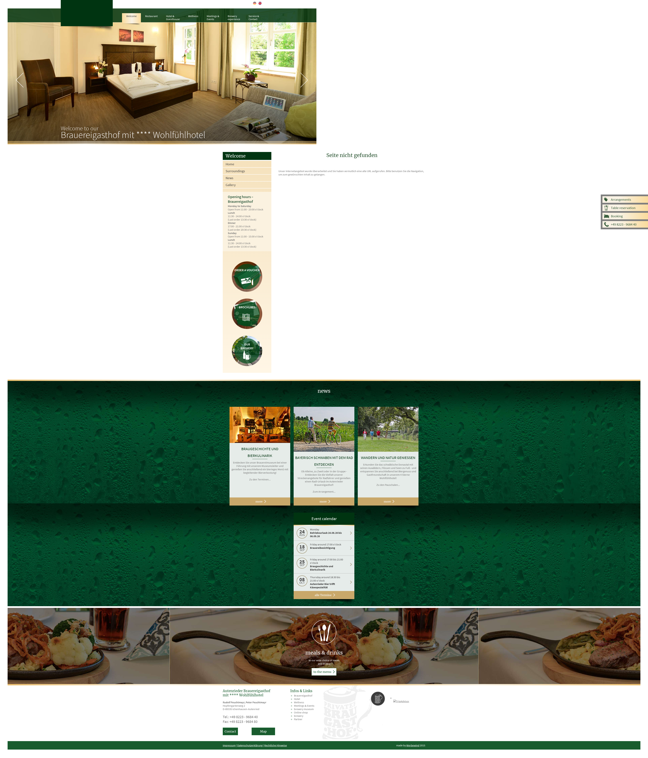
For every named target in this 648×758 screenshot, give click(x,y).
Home (230, 164)
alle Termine (323, 595)
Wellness (193, 16)
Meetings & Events (304, 705)
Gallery (231, 185)
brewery (298, 715)
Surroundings (235, 171)
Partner (298, 719)
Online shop (301, 712)
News (229, 178)
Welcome (131, 16)
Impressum (229, 745)
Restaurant (151, 16)
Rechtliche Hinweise (275, 745)
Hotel (297, 699)
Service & (254, 17)
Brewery (234, 17)
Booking (617, 216)
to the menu (322, 672)
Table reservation (623, 208)
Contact (230, 731)
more (259, 501)
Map (263, 731)
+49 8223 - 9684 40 (624, 224)
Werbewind (412, 745)
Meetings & (213, 17)
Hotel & (173, 17)
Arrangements (621, 199)
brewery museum (304, 709)
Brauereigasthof (303, 695)
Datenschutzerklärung (250, 745)
